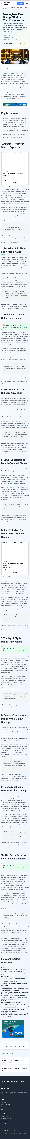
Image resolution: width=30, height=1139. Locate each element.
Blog (7, 8)
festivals (12, 506)
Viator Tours (23, 327)
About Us (3, 1102)
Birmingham (4, 73)
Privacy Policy (5, 1116)
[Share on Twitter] (14, 43)
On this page (6, 68)
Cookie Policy (5, 1121)
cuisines (16, 1007)
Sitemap (3, 1123)
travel (5, 1046)
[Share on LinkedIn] (21, 43)
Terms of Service (6, 1118)
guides (10, 1046)
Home (2, 8)
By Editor (15, 39)
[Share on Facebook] (18, 43)
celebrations (22, 132)
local (20, 122)
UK (15, 1046)
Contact (3, 1109)
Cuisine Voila (6, 3)
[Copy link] (24, 43)
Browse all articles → (7, 1053)
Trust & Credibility (6, 1104)
